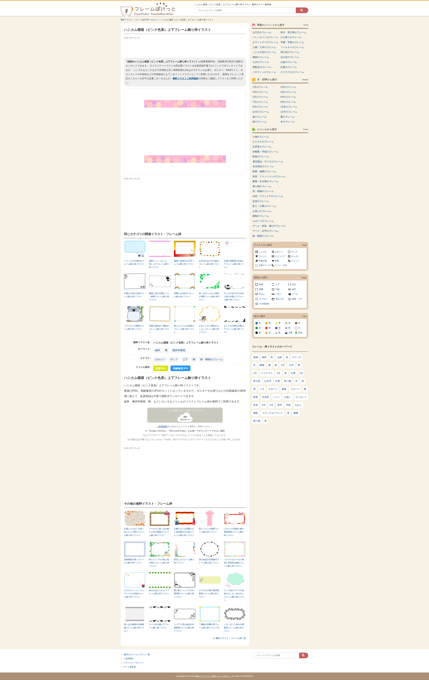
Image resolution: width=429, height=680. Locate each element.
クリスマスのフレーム (292, 72)
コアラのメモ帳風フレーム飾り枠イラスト (134, 327)
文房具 (265, 397)
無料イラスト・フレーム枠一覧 (231, 638)
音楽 (255, 405)
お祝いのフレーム (262, 211)
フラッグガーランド (272, 413)
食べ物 (287, 381)
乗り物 (256, 420)
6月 (264, 405)
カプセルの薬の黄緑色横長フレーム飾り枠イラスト (209, 593)
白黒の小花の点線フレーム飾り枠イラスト (134, 295)
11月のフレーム (261, 111)
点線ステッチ (265, 265)
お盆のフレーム (289, 62)
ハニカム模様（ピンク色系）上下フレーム (185, 410)
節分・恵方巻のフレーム (293, 32)
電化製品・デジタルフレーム (268, 161)
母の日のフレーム (290, 52)
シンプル (263, 252)
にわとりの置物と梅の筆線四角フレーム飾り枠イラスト (234, 532)
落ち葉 (256, 381)
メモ (262, 389)
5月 (271, 405)
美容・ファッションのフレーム (269, 176)
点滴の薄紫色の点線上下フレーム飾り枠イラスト (234, 264)
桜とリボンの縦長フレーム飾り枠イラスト (209, 530)
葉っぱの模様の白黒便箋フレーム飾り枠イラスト (134, 627)
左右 (294, 284)
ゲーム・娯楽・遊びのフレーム (269, 225)
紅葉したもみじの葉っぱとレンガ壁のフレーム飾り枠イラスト (134, 532)
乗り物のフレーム (262, 186)
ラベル (295, 294)
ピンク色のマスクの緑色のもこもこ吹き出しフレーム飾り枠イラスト (234, 595)
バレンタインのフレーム (265, 37)
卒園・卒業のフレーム (292, 42)
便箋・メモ (297, 299)
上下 (185, 359)
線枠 (157, 350)
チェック (295, 261)
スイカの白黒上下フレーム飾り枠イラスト (159, 626)
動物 (262, 365)
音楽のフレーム (261, 201)
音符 (279, 405)
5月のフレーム (260, 96)
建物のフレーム (261, 216)
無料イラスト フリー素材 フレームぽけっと (213, 676)
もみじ (298, 405)
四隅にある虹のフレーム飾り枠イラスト (184, 295)
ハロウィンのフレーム (264, 72)
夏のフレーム (288, 116)
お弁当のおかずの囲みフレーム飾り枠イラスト (209, 264)
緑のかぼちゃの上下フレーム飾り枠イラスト (159, 592)
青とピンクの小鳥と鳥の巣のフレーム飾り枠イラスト (159, 562)
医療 (255, 397)
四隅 (261, 289)
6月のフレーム (288, 96)
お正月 (267, 381)
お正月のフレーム (262, 32)
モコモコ (263, 299)
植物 (255, 357)
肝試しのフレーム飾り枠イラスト (184, 561)
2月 (301, 373)
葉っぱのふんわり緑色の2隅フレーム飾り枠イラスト (209, 296)
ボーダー (295, 256)
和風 (277, 261)
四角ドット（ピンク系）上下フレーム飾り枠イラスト (159, 264)
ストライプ (280, 256)
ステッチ (296, 357)
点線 (279, 357)
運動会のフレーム (262, 67)
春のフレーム (260, 116)
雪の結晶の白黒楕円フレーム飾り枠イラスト (209, 561)
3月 (283, 365)
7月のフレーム (260, 102)
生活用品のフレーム (263, 166)
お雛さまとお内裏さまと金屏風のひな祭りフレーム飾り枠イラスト (184, 532)
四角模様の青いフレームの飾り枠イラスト (134, 561)
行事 (293, 373)
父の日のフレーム (290, 57)
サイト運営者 (130, 667)
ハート (276, 397)
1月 (255, 373)
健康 (295, 413)
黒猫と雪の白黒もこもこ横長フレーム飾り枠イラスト (159, 296)
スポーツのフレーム (263, 221)
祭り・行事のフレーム (264, 206)
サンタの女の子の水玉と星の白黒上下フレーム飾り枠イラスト (234, 296)
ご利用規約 (162, 426)
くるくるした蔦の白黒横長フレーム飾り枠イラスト (234, 627)
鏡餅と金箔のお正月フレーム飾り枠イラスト (184, 262)
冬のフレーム (288, 121)
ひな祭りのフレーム (291, 37)
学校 (288, 405)
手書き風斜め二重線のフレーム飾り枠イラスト (159, 329)
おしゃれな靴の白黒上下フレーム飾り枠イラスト (234, 329)
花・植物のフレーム (263, 191)
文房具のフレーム (262, 146)
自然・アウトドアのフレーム (268, 196)
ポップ (174, 359)
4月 (278, 373)
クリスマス (267, 373)
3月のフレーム (260, 92)
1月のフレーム (260, 87)
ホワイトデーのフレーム (265, 42)
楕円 (294, 289)
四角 (261, 284)
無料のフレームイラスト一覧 (137, 654)
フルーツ (295, 389)
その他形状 (264, 304)
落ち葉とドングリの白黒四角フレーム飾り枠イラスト (184, 593)
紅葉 (277, 381)
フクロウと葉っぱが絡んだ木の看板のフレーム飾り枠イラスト (159, 532)
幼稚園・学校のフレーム (265, 151)
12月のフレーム (289, 111)
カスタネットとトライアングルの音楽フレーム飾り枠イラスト (134, 593)
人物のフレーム (261, 136)
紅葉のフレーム (289, 67)
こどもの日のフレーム (264, 52)
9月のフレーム (260, 106)
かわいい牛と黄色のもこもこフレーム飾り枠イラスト (209, 329)
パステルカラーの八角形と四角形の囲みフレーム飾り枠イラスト (234, 562)
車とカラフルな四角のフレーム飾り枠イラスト (184, 329)
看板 (284, 389)
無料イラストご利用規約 (185, 78)
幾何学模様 (179, 350)
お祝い (287, 397)
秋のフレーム (260, 121)
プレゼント (301, 397)
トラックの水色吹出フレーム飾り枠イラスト (134, 262)
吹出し (262, 294)
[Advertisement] (185, 47)
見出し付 (279, 299)
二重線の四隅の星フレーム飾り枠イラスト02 (209, 626)
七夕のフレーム (261, 62)
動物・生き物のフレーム (265, 181)
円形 (277, 289)
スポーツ (273, 389)
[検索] (302, 10)
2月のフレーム (288, 87)
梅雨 (255, 413)
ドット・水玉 (281, 265)
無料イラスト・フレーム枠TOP (135, 20)
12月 (291, 365)
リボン (278, 294)
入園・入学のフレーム (264, 47)
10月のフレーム (289, 106)
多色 (300, 333)
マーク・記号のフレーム (265, 231)
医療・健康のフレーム (264, 171)
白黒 (290, 333)
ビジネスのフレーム (263, 141)
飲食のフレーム (261, 156)
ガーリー (263, 256)
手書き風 (263, 261)
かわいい (155, 20)
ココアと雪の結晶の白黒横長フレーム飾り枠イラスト (184, 627)
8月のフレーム (288, 102)
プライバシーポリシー (134, 663)
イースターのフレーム (292, 47)
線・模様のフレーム (211, 359)
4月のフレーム (288, 92)
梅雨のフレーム (261, 57)
